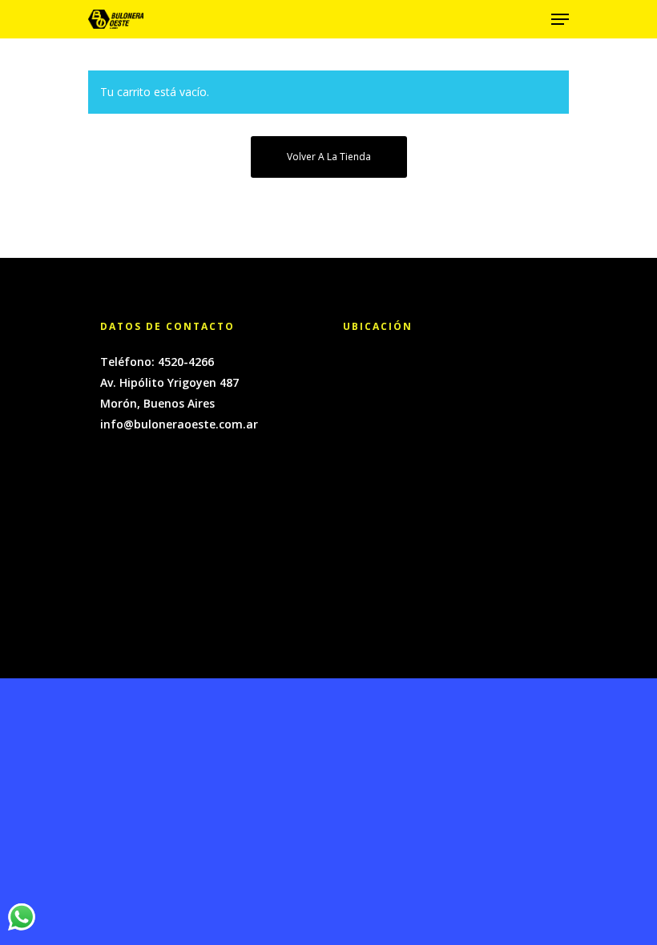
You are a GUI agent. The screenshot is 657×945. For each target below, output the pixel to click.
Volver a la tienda (329, 156)
